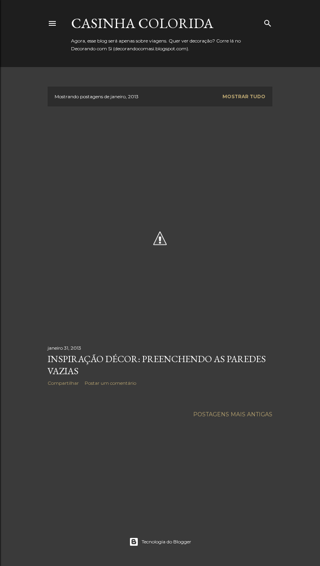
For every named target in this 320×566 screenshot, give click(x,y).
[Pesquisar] (267, 21)
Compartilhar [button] (63, 383)
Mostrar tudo (243, 96)
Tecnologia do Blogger (166, 542)
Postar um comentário (110, 383)
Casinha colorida (142, 23)
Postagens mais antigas (232, 414)
